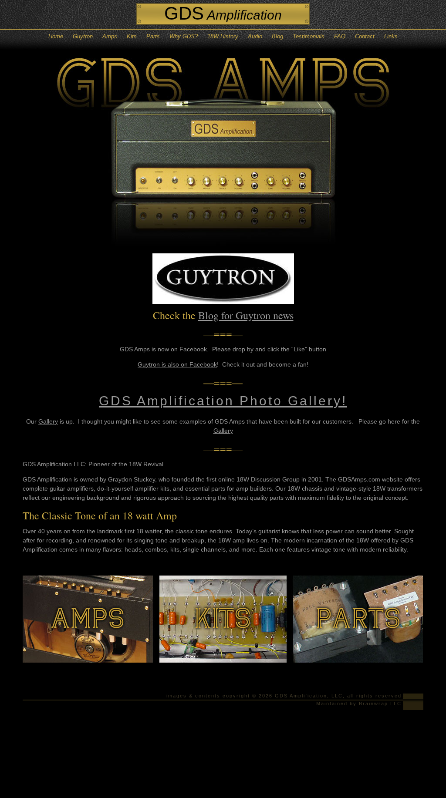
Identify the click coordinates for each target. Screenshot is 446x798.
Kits (132, 36)
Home (55, 36)
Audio (255, 36)
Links (391, 36)
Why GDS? (183, 36)
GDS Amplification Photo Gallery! (223, 401)
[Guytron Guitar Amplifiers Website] (223, 300)
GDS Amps (135, 349)
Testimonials (308, 36)
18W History (222, 36)
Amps (109, 36)
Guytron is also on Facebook (177, 364)
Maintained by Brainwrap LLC (359, 703)
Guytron (83, 36)
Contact (365, 36)
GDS (223, 13)
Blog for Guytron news (246, 315)
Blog (277, 36)
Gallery (48, 421)
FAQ (339, 36)
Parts (153, 36)
